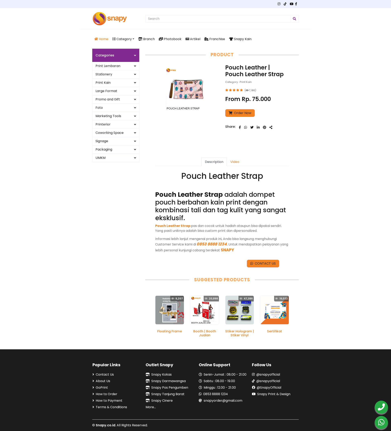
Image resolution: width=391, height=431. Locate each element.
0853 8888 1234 (215, 394)
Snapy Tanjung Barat (168, 394)
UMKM (100, 157)
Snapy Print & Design (273, 394)
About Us (103, 381)
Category (124, 39)
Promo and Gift (108, 99)
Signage (102, 141)
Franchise (217, 39)
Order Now (242, 113)
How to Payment (109, 400)
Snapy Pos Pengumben (169, 387)
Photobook (172, 39)
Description (214, 161)
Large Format (106, 91)
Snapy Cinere (162, 400)
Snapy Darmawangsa (168, 381)
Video (234, 161)
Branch (148, 39)
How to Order (106, 394)
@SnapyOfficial (269, 387)
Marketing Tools (108, 116)
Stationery (104, 74)
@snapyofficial (268, 374)
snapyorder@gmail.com (223, 400)
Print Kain (103, 82)
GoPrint (102, 387)
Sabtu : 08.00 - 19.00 (219, 381)
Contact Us (105, 374)
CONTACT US (264, 263)
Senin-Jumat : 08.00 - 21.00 (225, 374)
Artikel (194, 39)
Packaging (104, 149)
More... (151, 407)
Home (103, 39)
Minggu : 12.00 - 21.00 (220, 387)
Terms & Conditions (111, 407)
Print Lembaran (108, 66)
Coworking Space (110, 132)
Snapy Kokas (161, 374)
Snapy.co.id (105, 425)
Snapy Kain (242, 39)
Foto (99, 107)
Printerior (103, 124)
